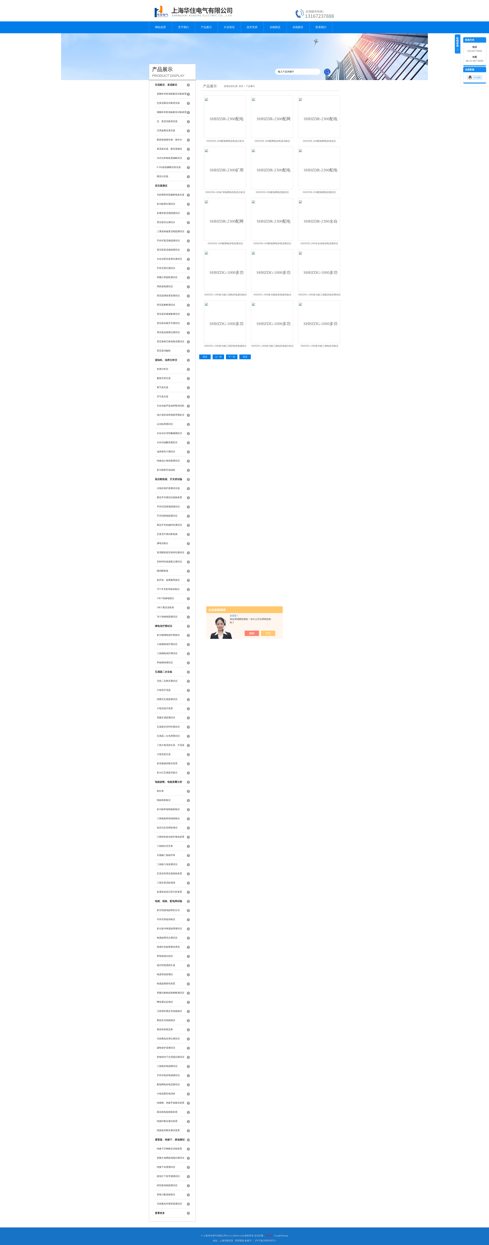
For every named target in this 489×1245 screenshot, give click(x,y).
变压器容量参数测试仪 (168, 314)
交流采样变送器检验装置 (169, 873)
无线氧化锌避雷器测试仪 (169, 1203)
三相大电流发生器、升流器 (170, 745)
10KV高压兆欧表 (165, 607)
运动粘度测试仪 (165, 424)
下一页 (231, 356)
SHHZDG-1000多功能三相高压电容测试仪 (319, 294)
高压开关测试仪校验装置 (169, 497)
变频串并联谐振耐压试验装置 (172, 93)
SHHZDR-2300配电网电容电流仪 (319, 141)
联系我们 (321, 27)
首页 (241, 86)
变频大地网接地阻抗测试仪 (170, 1158)
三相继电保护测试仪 (167, 653)
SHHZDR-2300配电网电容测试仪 (319, 192)
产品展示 (206, 27)
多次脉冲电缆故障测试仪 (169, 928)
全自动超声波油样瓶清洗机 (170, 405)
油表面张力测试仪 (166, 451)
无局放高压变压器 (166, 130)
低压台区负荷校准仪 (167, 827)
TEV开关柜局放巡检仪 (168, 589)
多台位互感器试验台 (167, 772)
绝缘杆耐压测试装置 (167, 1121)
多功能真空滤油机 (166, 470)
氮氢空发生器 (164, 378)
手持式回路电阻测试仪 (168, 506)
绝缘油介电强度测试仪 (168, 460)
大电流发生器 (164, 754)
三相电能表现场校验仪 (168, 818)
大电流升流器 (164, 690)
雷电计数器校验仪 (166, 1194)
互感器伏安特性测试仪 (168, 726)
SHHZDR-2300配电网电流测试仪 (272, 192)
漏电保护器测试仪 (166, 1047)
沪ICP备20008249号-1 (265, 1240)
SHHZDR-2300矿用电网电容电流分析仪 (225, 192)
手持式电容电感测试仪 (168, 1075)
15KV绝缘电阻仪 (165, 598)
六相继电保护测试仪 (167, 644)
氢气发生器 (162, 387)
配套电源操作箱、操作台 (169, 139)
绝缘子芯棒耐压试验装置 (169, 1148)
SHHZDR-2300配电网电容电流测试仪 (272, 243)
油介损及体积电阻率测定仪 (170, 415)
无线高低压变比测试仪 (168, 1038)
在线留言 (298, 27)
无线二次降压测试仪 (167, 681)
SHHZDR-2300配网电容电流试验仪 (272, 141)
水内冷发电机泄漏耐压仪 (169, 158)
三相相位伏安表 (165, 846)
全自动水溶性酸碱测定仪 (169, 433)
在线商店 (275, 27)
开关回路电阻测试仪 (167, 515)
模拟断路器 (162, 570)
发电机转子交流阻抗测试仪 (170, 1057)
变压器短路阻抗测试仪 (168, 332)
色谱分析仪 (162, 369)
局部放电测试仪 (165, 286)
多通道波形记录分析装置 (169, 892)
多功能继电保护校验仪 (168, 635)
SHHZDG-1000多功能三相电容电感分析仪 (272, 346)
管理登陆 (239, 1240)
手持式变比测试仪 (166, 268)
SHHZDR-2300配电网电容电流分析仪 (225, 141)
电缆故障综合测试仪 (167, 937)
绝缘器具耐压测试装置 (168, 1130)
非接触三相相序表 (166, 855)
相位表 (160, 791)
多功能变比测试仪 (166, 204)
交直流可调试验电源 (167, 534)
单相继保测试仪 (165, 662)
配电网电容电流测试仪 (168, 1084)
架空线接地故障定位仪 (168, 910)
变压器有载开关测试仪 (168, 323)
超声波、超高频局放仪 (168, 580)
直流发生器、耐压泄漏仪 (169, 149)
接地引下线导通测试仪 (168, 1176)
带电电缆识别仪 (165, 956)
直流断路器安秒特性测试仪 (170, 552)
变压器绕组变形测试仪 (168, 295)
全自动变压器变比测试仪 (169, 259)
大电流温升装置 (165, 708)
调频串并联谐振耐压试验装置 (172, 112)
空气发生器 (162, 396)
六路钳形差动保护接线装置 (170, 836)
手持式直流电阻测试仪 (168, 240)
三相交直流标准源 (166, 882)
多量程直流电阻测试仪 (168, 213)
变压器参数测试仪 (166, 304)
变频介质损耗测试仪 (167, 277)
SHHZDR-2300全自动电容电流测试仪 (319, 243)
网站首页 (160, 27)
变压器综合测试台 (166, 222)
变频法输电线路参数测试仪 (170, 992)
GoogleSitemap (281, 1235)
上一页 (218, 356)
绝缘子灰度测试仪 (166, 1167)
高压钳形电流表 (165, 1029)
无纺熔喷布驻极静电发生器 (170, 194)
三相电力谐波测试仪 (167, 864)
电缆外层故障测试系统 (168, 947)
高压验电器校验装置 (167, 1112)
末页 (245, 356)
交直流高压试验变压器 (168, 103)
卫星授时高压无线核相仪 (169, 1011)
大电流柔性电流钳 (166, 1093)
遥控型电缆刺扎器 (166, 965)
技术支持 (252, 27)
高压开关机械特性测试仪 (169, 525)
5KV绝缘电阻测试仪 (167, 616)
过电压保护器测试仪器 (168, 488)
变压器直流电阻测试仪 (168, 249)
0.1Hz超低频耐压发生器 (169, 167)
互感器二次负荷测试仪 (168, 736)
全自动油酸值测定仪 (167, 442)
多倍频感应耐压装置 (167, 763)
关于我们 (183, 27)
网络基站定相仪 (165, 1002)
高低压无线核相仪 (166, 1020)
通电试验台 (162, 543)
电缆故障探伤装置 (166, 983)
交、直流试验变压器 (167, 121)
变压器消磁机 (164, 350)
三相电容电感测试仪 (167, 1066)
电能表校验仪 (164, 800)
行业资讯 (229, 27)
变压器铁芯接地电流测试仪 (170, 341)
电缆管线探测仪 (165, 974)
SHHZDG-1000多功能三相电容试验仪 (319, 346)
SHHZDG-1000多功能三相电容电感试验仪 (225, 294)
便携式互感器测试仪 (167, 699)
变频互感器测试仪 (166, 717)
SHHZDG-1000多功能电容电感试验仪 (272, 294)
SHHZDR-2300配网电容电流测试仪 (225, 243)
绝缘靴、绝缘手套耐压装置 (170, 1102)
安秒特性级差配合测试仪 (169, 561)
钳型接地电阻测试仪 (167, 1185)
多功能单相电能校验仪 (168, 809)
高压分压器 (162, 176)
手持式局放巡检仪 (166, 919)
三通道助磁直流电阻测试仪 (170, 231)
